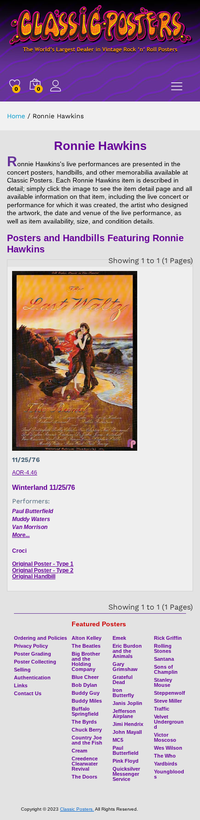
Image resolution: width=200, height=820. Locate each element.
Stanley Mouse (163, 682)
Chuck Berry (87, 729)
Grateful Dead (123, 679)
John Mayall (127, 732)
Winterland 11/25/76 (43, 487)
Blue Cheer (85, 677)
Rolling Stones (163, 648)
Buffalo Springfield (85, 711)
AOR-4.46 (24, 472)
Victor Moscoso (165, 737)
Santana (164, 659)
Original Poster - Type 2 (42, 570)
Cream (79, 750)
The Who (165, 756)
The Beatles (86, 646)
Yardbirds (165, 763)
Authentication (32, 677)
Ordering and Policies (40, 638)
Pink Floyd (126, 761)
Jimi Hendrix (128, 724)
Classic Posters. (77, 809)
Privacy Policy (31, 646)
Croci (19, 551)
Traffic (161, 709)
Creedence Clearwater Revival (85, 764)
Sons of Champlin (166, 669)
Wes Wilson (168, 748)
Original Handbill (33, 576)
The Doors (84, 776)
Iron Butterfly (123, 692)
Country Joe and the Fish (87, 740)
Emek (119, 638)
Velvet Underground (169, 722)
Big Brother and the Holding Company (86, 661)
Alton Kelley (86, 638)
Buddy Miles (87, 701)
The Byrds (84, 722)
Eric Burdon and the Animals (127, 651)
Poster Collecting (35, 661)
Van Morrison (29, 527)
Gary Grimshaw (125, 666)
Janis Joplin (127, 703)
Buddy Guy (86, 693)
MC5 (118, 740)
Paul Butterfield (32, 511)
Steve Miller (168, 701)
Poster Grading (32, 654)
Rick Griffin (168, 638)
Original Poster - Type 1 (42, 564)
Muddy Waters (31, 519)
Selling (22, 669)
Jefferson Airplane (124, 713)
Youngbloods (169, 774)
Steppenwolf (169, 693)
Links (20, 685)
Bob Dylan (84, 685)
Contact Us (27, 693)
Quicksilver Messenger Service (126, 774)
